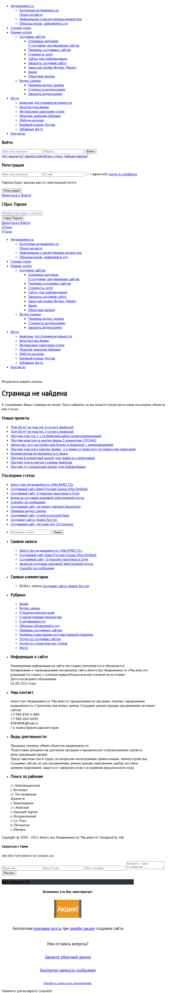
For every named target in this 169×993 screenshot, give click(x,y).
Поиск (58, 532)
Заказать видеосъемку (45, 94)
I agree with (113, 174)
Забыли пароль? (76, 156)
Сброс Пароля (13, 218)
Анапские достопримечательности (45, 102)
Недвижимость (22, 6)
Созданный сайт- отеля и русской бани (40, 515)
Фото (15, 98)
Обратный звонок (41, 76)
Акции (23, 603)
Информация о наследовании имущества (50, 19)
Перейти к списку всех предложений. (68, 983)
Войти (91, 151)
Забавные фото (31, 129)
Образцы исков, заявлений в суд (43, 23)
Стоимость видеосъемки (46, 89)
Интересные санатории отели (41, 111)
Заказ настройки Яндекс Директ (52, 67)
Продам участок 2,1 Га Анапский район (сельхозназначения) (56, 436)
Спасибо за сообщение (28, 502)
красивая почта (47, 928)
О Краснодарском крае (36, 612)
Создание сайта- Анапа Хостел (34, 519)
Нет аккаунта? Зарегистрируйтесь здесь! (32, 156)
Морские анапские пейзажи (40, 116)
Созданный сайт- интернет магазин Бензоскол (46, 506)
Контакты (18, 133)
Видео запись (29, 608)
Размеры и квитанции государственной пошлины (56, 634)
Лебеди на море (31, 120)
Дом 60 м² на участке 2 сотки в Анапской (42, 431)
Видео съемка (30, 80)
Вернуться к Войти (16, 222)
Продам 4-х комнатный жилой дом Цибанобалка (48, 466)
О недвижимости (32, 621)
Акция (32, 72)
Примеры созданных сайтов (49, 50)
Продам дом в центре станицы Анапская (41, 462)
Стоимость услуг (40, 54)
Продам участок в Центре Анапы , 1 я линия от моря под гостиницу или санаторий (73, 449)
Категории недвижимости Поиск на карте (39, 12)
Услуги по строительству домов (43, 643)
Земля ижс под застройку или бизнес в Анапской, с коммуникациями (62, 444)
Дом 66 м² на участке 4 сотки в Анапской (42, 427)
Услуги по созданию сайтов (40, 639)
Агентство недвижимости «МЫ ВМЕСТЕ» (42, 484)
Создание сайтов (32, 36)
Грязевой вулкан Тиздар (37, 124)
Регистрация (12, 190)
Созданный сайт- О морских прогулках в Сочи (45, 493)
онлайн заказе (82, 928)
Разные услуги (21, 32)
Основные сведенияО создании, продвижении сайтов (53, 43)
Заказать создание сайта (47, 63)
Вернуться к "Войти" (17, 195)
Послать (9, 873)
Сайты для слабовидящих (47, 58)
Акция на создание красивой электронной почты (47, 497)
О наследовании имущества (40, 617)
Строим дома (21, 28)
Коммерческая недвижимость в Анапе (39, 453)
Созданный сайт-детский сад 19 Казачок (42, 524)
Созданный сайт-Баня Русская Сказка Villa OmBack (49, 489)
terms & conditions (123, 174)
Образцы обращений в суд (39, 625)
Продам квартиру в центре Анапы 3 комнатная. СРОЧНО (53, 440)
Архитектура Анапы (34, 107)
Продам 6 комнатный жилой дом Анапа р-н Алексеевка (53, 458)
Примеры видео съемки (46, 85)
